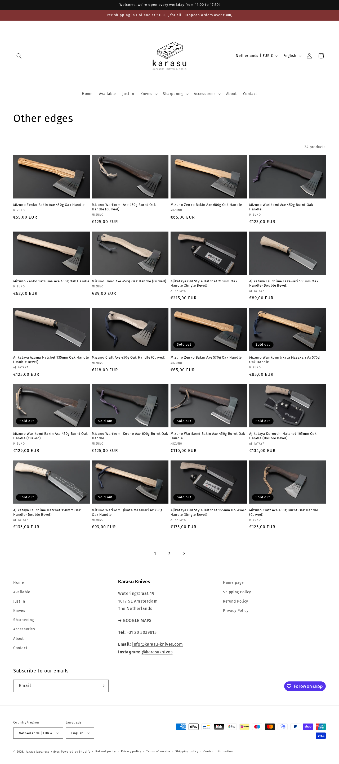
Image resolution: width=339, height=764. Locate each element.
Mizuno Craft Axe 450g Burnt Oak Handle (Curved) (283, 512)
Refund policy (105, 751)
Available (21, 592)
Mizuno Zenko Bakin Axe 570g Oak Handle (206, 357)
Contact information (218, 751)
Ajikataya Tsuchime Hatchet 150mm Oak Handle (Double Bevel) (47, 512)
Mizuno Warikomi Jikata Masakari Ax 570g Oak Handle (284, 359)
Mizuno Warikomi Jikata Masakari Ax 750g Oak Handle (127, 512)
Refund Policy (235, 601)
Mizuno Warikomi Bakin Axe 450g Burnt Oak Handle (208, 436)
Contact (20, 648)
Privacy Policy (235, 610)
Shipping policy (186, 751)
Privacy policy (131, 751)
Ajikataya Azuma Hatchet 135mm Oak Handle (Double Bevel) (51, 359)
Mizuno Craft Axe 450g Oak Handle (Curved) (129, 357)
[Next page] (184, 553)
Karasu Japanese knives (43, 751)
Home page (233, 582)
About (18, 638)
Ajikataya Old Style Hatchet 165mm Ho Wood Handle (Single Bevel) (209, 512)
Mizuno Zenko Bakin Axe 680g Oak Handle (206, 205)
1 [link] (155, 553)
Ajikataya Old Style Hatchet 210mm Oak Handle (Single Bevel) (204, 283)
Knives (19, 610)
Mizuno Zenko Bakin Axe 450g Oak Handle (49, 205)
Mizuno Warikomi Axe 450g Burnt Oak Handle (281, 207)
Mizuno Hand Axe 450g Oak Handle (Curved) (129, 281)
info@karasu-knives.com (157, 644)
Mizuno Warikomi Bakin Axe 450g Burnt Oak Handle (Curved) (50, 436)
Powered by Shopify (75, 751)
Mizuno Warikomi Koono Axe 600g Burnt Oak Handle (130, 436)
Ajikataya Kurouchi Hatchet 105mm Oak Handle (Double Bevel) (283, 436)
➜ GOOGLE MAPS (135, 620)
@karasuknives (157, 651)
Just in (19, 601)
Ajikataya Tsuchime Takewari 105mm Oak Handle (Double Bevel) (283, 283)
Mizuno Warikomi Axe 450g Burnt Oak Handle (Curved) (124, 207)
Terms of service (158, 751)
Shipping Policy (237, 592)
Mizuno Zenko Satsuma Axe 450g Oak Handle (51, 281)
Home (18, 582)
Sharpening (23, 620)
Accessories (24, 629)
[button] (19, 56)
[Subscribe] (102, 686)
